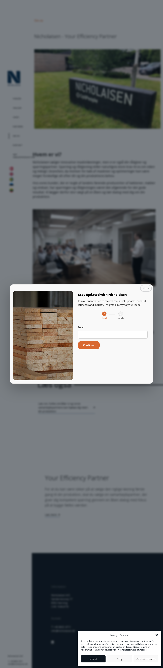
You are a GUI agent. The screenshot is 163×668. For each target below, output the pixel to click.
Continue (89, 345)
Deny (119, 659)
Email (81, 327)
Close (146, 288)
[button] (156, 635)
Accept (93, 659)
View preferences (146, 659)
